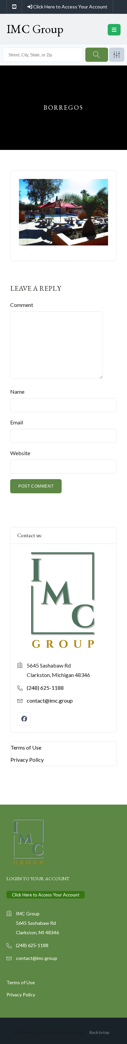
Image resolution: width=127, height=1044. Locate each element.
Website (20, 453)
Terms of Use (25, 747)
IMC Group (34, 28)
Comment (21, 305)
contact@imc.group (50, 700)
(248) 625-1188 (45, 687)
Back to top (99, 1032)
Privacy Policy (27, 759)
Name (17, 391)
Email (16, 422)
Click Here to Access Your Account (69, 6)
